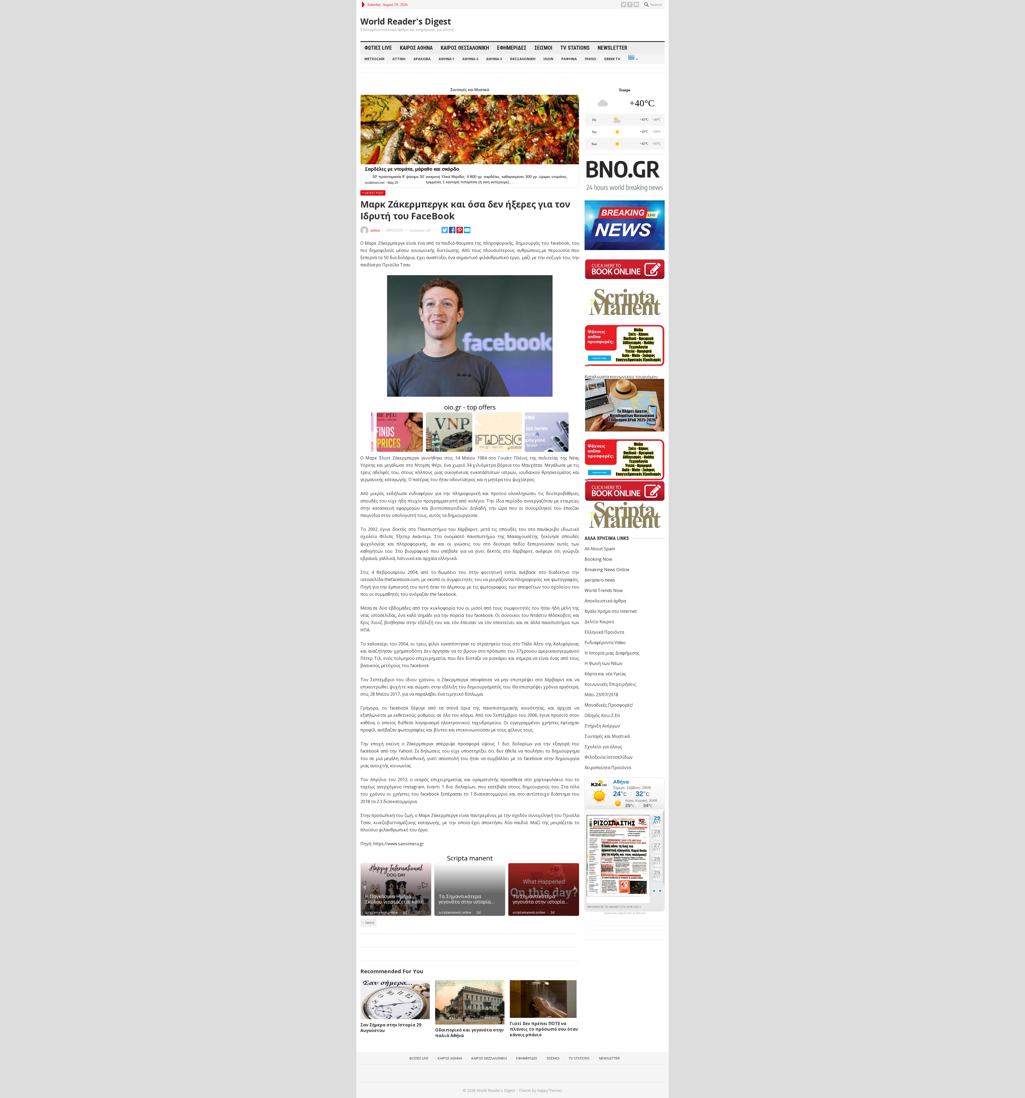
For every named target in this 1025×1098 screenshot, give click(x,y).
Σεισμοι (543, 48)
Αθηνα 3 (494, 58)
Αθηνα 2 (470, 58)
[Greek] (632, 59)
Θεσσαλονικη (522, 58)
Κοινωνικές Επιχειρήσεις (610, 684)
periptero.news (600, 580)
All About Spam (600, 549)
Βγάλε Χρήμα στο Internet (611, 611)
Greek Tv (612, 58)
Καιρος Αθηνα (416, 48)
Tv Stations (575, 48)
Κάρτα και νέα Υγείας (605, 674)
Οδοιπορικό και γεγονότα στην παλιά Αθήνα (469, 1032)
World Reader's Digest (405, 21)
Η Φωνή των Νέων (603, 663)
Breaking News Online (607, 570)
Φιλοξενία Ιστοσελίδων (609, 757)
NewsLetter (612, 48)
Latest (369, 922)
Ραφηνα (569, 58)
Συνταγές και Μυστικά (607, 736)
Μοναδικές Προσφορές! (609, 705)
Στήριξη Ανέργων (602, 726)
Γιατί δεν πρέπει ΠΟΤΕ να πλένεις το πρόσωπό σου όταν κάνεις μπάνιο (544, 1029)
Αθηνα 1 (446, 58)
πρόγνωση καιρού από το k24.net (624, 913)
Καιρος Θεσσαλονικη (465, 48)
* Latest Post (373, 193)
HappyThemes (549, 1090)
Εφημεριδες (511, 48)
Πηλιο (590, 58)
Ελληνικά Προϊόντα (604, 632)
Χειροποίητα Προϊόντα (608, 767)
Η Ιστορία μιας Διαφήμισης (612, 653)
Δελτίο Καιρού (599, 622)
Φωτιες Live (378, 48)
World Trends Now (603, 590)
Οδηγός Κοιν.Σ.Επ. (603, 715)
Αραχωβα (422, 58)
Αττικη (398, 58)
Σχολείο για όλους (603, 747)
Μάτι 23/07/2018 (601, 695)
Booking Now (598, 559)
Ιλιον (548, 58)
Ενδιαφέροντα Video (605, 642)
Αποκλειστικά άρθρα (605, 601)
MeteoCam (374, 58)
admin (375, 230)
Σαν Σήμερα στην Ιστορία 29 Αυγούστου (390, 1027)
